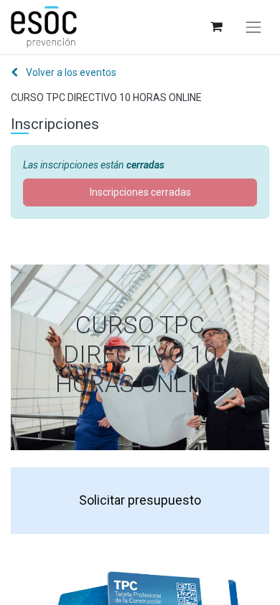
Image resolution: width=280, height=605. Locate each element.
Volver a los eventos (70, 72)
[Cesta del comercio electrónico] (215, 26)
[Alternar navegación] (253, 27)
